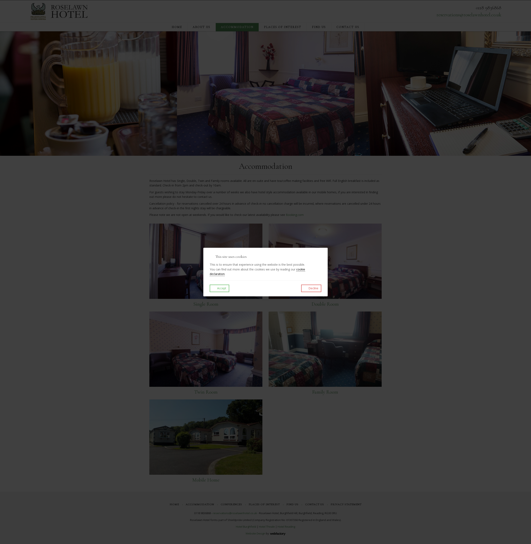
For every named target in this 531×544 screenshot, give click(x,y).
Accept (221, 288)
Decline (313, 288)
